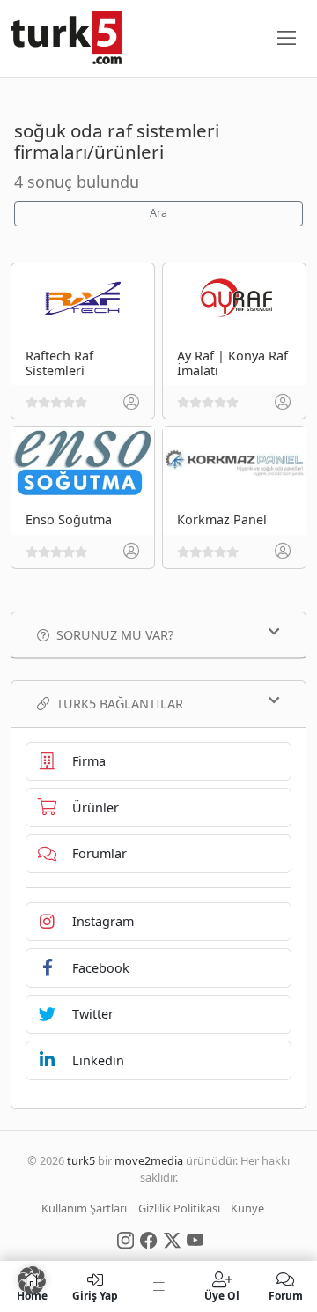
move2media (148, 1160)
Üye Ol (222, 1294)
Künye (247, 1208)
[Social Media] (125, 1239)
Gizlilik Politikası (179, 1208)
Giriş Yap (95, 1294)
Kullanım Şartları (84, 1208)
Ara (158, 212)
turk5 (81, 1160)
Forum (286, 1294)
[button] (31, 1280)
